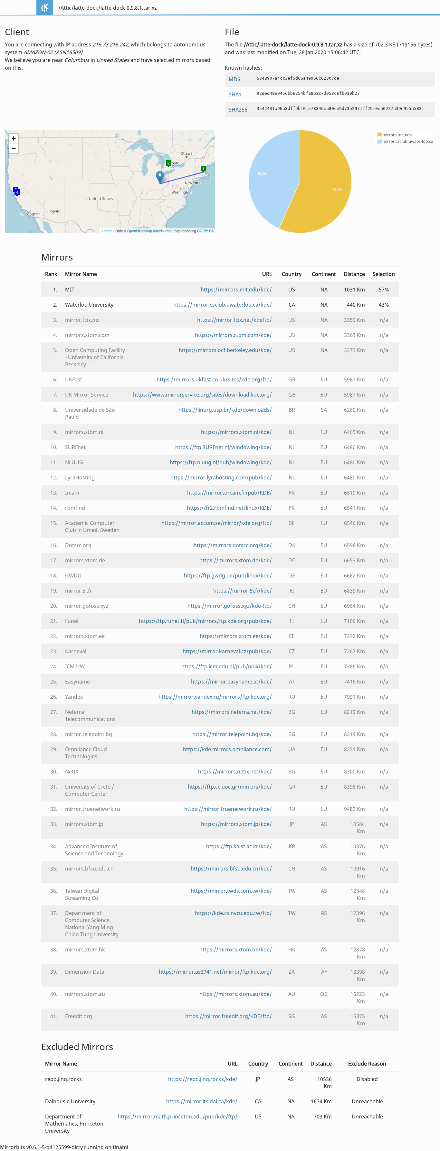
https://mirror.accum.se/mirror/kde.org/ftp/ (216, 522)
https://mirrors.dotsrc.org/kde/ (233, 545)
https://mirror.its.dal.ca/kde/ (201, 1101)
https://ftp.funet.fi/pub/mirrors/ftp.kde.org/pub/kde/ (205, 621)
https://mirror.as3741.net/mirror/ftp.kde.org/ (215, 971)
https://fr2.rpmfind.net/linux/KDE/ (229, 507)
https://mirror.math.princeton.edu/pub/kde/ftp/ (177, 1116)
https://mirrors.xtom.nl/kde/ (236, 432)
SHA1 (235, 94)
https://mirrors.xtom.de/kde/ (235, 560)
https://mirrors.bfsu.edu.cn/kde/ (231, 868)
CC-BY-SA (205, 230)
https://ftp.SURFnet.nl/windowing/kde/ (223, 447)
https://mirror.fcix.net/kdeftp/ (234, 319)
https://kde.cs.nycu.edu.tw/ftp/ (233, 913)
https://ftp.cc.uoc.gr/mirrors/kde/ (230, 786)
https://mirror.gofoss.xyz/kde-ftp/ (229, 605)
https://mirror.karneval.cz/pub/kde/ (227, 651)
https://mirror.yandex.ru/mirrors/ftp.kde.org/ (215, 696)
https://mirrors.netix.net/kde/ (235, 771)
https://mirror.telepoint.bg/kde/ (232, 734)
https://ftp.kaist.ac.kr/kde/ (239, 846)
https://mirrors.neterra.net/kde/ (232, 711)
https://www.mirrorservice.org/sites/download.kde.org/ (202, 394)
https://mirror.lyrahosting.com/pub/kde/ (221, 477)
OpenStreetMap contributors (149, 230)
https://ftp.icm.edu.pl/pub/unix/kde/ (226, 666)
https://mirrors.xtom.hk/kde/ (235, 949)
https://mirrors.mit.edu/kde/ (236, 289)
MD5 (234, 79)
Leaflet (107, 230)
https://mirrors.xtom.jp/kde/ (236, 824)
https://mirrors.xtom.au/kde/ (235, 994)
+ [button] (14, 138)
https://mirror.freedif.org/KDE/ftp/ (228, 1016)
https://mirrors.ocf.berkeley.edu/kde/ (225, 350)
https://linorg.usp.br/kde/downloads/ (225, 409)
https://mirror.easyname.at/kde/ (231, 681)
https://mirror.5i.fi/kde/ (242, 590)
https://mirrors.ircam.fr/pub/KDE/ (229, 492)
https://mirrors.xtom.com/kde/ (233, 335)
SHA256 (238, 109)
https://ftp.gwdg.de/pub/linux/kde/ (228, 575)
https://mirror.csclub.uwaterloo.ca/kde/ (222, 304)
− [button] (14, 148)
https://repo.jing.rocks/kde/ (202, 1079)
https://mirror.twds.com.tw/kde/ (231, 890)
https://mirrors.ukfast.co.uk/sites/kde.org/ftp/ (214, 379)
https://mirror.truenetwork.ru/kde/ (228, 808)
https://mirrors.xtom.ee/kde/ (236, 636)
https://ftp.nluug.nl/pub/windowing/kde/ (221, 462)
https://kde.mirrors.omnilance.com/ (227, 749)
